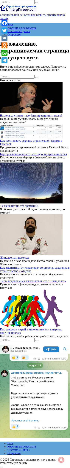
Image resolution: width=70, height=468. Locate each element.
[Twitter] (4, 30)
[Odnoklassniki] (4, 45)
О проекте (14, 34)
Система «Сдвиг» (18, 31)
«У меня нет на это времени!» (19, 205)
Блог (10, 24)
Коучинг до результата (21, 27)
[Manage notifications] (61, 460)
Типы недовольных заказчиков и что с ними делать (33, 281)
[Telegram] (4, 60)
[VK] (4, 38)
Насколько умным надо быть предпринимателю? (31, 115)
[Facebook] (4, 23)
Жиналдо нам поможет (14, 257)
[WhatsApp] (4, 53)
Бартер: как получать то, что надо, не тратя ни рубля (33, 154)
